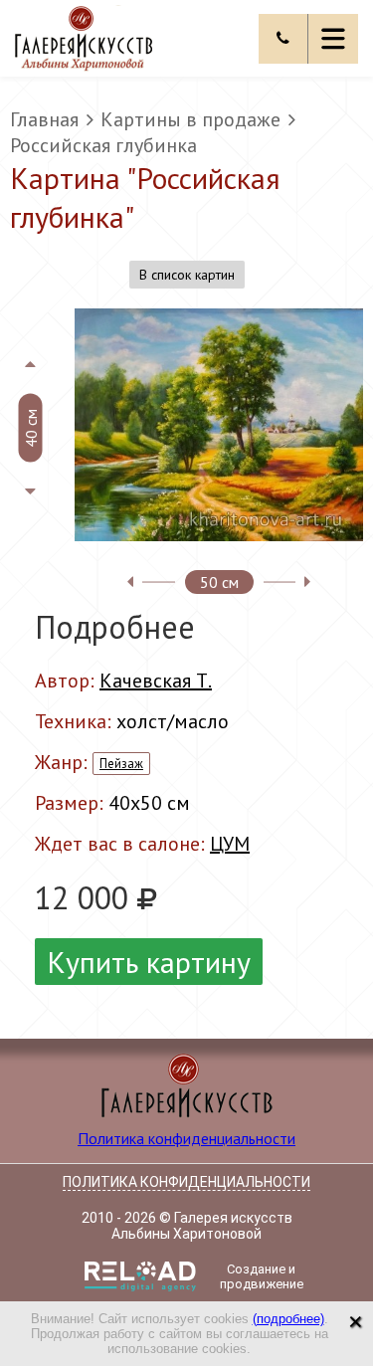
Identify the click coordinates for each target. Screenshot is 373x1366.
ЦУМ (230, 844)
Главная (44, 119)
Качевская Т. (155, 680)
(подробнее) (288, 1318)
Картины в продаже (190, 119)
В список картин (187, 275)
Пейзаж (121, 763)
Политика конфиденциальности (186, 1138)
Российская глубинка (103, 145)
